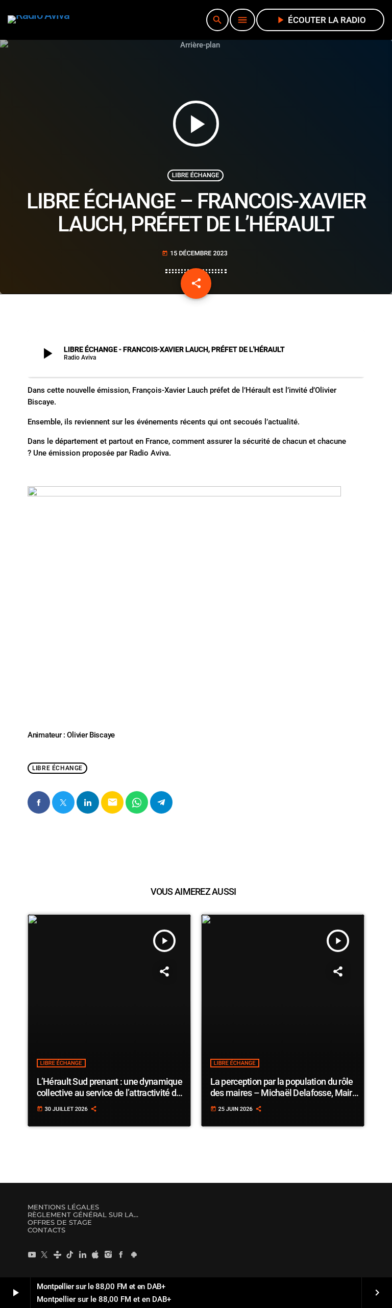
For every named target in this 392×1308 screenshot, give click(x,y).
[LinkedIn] (83, 1254)
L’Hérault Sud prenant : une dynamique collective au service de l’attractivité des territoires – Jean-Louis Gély (111, 1092)
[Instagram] (108, 1254)
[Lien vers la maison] (39, 20)
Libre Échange (195, 175)
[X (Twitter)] (44, 1254)
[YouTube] (32, 1254)
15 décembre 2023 (194, 253)
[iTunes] (95, 1254)
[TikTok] (70, 1254)
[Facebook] (121, 1254)
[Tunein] (57, 1254)
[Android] (134, 1254)
